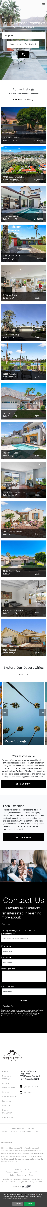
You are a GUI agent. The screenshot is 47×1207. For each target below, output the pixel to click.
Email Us (28, 1092)
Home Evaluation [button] (7, 1111)
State (16, 1172)
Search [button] (6, 1092)
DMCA (37, 1131)
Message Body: (8, 968)
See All (22, 674)
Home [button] (5, 1071)
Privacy (14, 1131)
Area (31, 1175)
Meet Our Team (23, 837)
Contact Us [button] (7, 1117)
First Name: (6, 946)
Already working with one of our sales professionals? (18, 932)
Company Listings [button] (6, 1077)
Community (21, 1175)
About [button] (5, 1105)
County (23, 1172)
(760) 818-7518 (31, 1086)
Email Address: (8, 986)
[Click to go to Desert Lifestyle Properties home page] (6, 4)
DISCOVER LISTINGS (22, 100)
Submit (23, 1000)
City (31, 1172)
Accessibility (25, 1131)
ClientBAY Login (17, 1128)
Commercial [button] (8, 1096)
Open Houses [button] (8, 1087)
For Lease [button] (7, 1101)
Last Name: (6, 957)
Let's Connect (23, 784)
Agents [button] (5, 1083)
